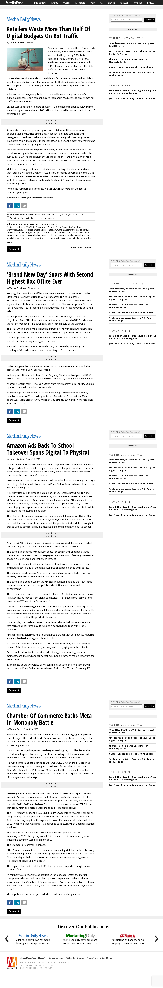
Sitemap (80, 958)
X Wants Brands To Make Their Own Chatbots (132, 67)
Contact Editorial (55, 958)
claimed (85, 762)
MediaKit (42, 958)
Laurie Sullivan (16, 42)
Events (54, 2)
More (93, 2)
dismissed (79, 750)
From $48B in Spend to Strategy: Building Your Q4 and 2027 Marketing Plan (132, 92)
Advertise (137, 2)
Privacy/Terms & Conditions (99, 958)
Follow (150, 2)
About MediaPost (28, 958)
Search (101, 2)
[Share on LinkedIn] (17, 205)
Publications (40, 2)
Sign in (111, 2)
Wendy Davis (15, 729)
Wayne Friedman (17, 288)
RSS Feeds (70, 958)
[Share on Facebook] (10, 205)
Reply (9, 242)
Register (124, 2)
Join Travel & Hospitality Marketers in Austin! (132, 98)
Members (80, 2)
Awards (67, 2)
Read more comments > (83, 247)
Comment (14, 248)
